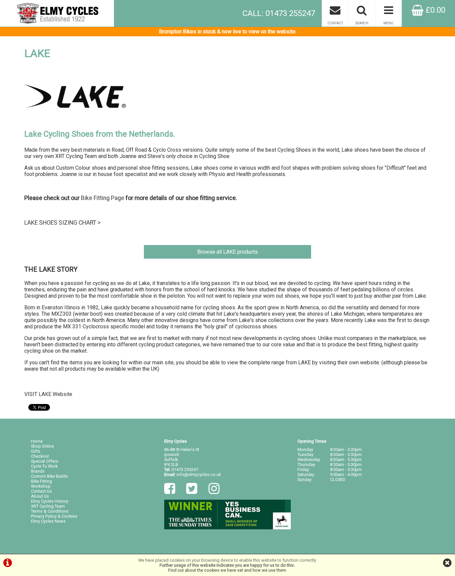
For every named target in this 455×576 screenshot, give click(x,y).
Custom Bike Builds (49, 476)
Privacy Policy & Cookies (54, 516)
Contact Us (41, 491)
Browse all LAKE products (227, 252)
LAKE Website (55, 394)
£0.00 (434, 10)
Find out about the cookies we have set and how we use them (227, 570)
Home (37, 441)
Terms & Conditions (50, 511)
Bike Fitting (41, 481)
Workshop (41, 486)
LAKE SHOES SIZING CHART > (62, 222)
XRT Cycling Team (48, 506)
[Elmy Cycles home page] (57, 13)
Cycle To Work (44, 466)
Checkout (40, 456)
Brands (38, 471)
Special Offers (44, 461)
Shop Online (42, 446)
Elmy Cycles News (48, 521)
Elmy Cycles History (49, 501)
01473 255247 (185, 469)
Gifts (35, 451)
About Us (40, 496)
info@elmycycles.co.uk (199, 474)
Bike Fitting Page (102, 198)
